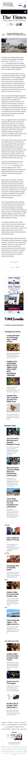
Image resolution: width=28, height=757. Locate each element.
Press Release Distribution (14, 744)
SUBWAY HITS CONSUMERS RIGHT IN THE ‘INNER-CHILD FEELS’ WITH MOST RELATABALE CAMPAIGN (12, 368)
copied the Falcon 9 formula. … (13, 540)
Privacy (4, 724)
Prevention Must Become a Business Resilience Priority (13, 441)
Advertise (4, 722)
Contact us (10, 722)
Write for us (23, 722)
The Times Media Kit (12, 724)
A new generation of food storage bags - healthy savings (13, 338)
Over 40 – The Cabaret (13, 682)
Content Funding (22, 724)
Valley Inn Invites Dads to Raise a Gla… (13, 594)
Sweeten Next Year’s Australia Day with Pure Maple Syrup (12, 398)
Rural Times (24, 729)
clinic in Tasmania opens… (13, 568)
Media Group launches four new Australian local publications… (12, 503)
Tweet (12, 267)
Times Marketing (6, 729)
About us (17, 722)
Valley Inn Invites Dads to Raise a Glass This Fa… (13, 657)
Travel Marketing (9, 727)
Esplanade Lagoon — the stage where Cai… (13, 622)
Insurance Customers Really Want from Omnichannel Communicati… (13, 472)
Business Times (15, 729)
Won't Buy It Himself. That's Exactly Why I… (12, 705)
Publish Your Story (19, 727)
